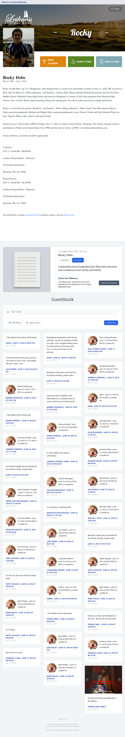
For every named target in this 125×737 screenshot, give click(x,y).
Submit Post (111, 323)
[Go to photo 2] (96, 691)
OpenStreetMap (65, 730)
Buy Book (78, 260)
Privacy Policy (55, 726)
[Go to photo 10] (108, 691)
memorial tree (32, 214)
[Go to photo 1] (95, 691)
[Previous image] (87, 679)
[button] (103, 680)
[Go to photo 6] (102, 691)
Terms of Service (69, 726)
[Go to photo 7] (104, 691)
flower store (69, 214)
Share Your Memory (109, 283)
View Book (64, 260)
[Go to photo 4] (99, 691)
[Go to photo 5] (101, 691)
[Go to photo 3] (98, 691)
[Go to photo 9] (107, 691)
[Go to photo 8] (105, 691)
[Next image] (119, 679)
